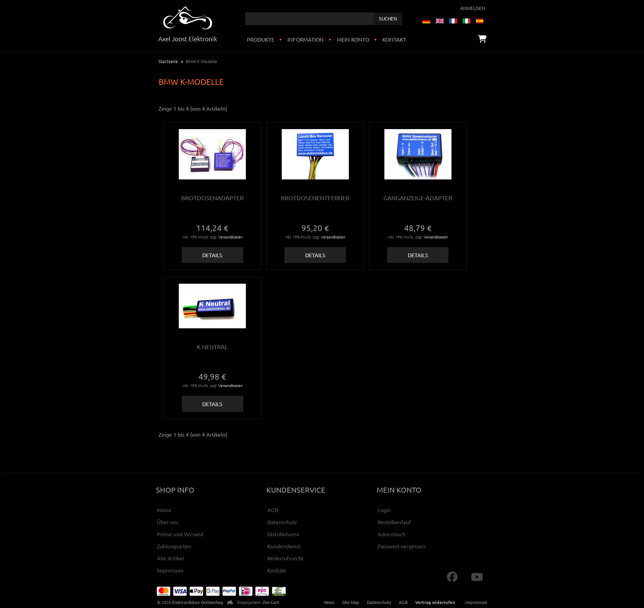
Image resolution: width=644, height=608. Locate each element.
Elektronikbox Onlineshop (197, 602)
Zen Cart (271, 602)
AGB (272, 509)
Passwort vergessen (401, 546)
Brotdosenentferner (315, 197)
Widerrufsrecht (285, 558)
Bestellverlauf (394, 521)
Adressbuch (392, 534)
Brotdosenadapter (212, 197)
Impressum (170, 570)
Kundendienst (284, 546)
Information (305, 39)
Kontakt (394, 39)
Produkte (260, 39)
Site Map (350, 602)
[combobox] (309, 18)
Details (212, 255)
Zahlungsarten (174, 546)
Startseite (168, 61)
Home (164, 509)
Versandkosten (230, 236)
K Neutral (212, 346)
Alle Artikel (170, 558)
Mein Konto (353, 39)
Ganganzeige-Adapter (417, 197)
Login (384, 509)
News (329, 602)
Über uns (167, 521)
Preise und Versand (180, 534)
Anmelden (472, 8)
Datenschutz (282, 521)
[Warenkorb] (482, 38)
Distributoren (283, 534)
